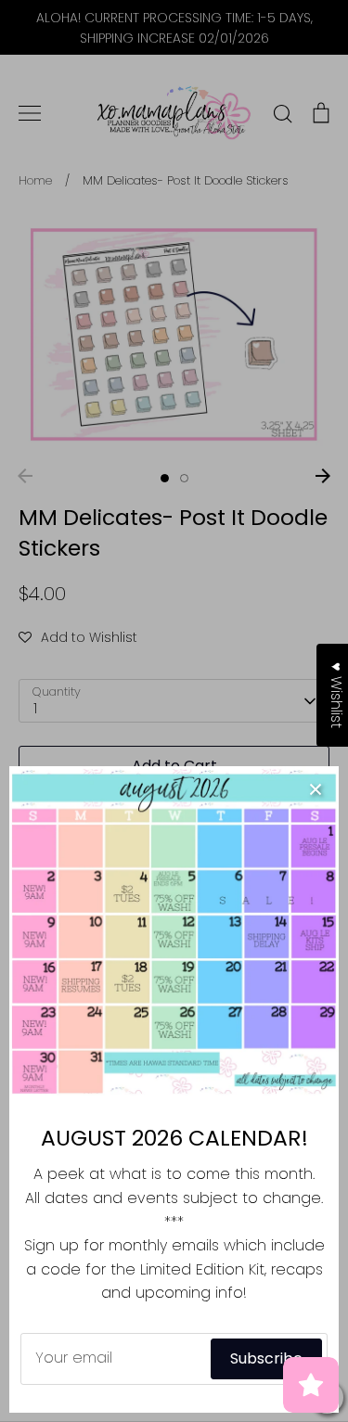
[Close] (315, 789)
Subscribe (266, 1358)
